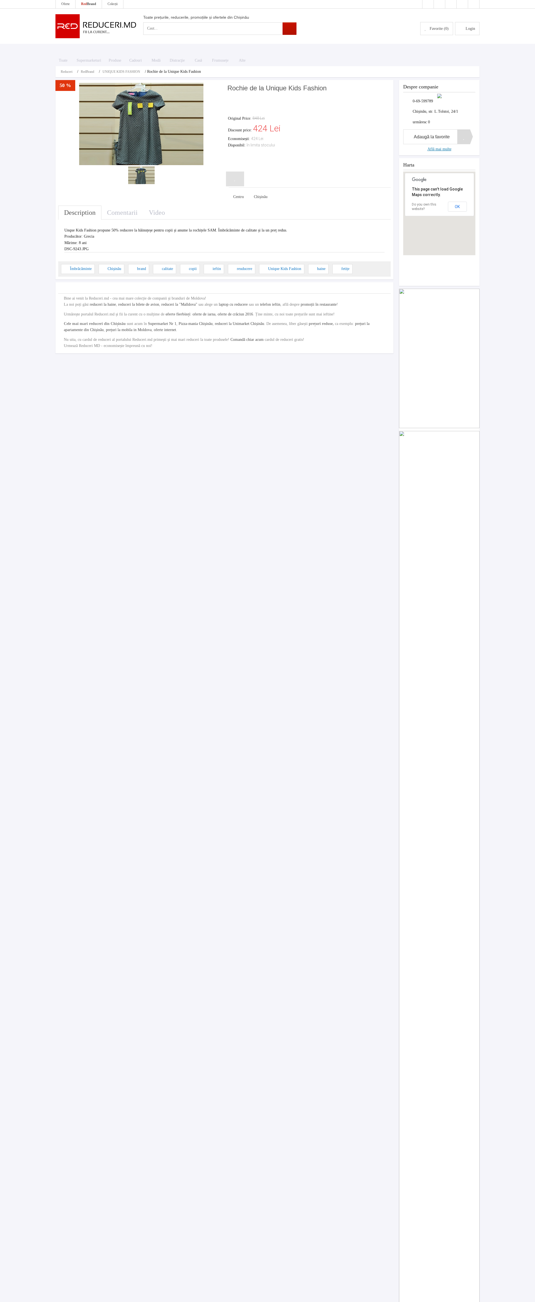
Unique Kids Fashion (284, 269)
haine (321, 269)
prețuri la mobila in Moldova (129, 330)
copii (193, 269)
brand (141, 269)
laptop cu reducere (233, 304)
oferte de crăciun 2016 (235, 314)
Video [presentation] (157, 212)
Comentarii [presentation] (122, 212)
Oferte (65, 4)
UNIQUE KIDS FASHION (121, 72)
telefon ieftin (270, 304)
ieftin (217, 269)
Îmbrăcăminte (81, 269)
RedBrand (87, 72)
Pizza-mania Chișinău (196, 324)
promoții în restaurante (319, 304)
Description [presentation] (80, 212)
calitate (167, 269)
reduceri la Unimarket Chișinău (239, 324)
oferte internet (165, 330)
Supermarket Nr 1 (162, 324)
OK (457, 206)
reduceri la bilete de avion (138, 304)
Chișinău (114, 269)
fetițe (345, 269)
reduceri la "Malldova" (179, 304)
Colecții (113, 4)
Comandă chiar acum (247, 339)
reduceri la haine (103, 304)
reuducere (244, 269)
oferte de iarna (204, 314)
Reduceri (66, 72)
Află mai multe (439, 149)
